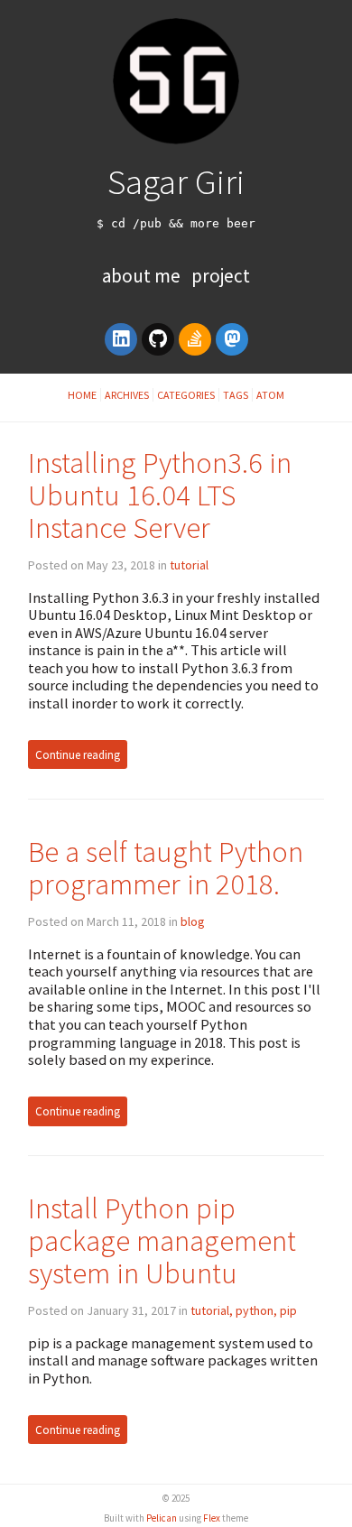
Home (82, 395)
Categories (186, 395)
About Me (143, 276)
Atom (270, 395)
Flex (211, 1518)
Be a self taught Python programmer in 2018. (165, 867)
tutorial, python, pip (243, 1310)
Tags (235, 395)
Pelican (161, 1518)
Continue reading (77, 754)
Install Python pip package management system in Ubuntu (162, 1240)
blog (193, 921)
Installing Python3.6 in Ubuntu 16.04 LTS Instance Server (160, 495)
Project (220, 276)
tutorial (189, 565)
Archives (127, 395)
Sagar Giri (176, 181)
